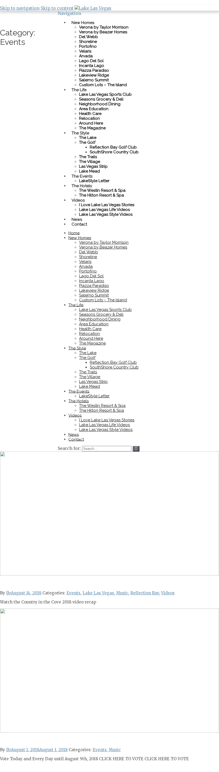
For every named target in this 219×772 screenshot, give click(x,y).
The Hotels (82, 185)
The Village (89, 161)
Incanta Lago (91, 65)
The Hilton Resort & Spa (101, 195)
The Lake (87, 137)
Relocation (89, 118)
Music (122, 592)
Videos (78, 200)
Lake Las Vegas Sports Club (105, 94)
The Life (79, 89)
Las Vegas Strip (93, 166)
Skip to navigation (20, 8)
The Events (82, 176)
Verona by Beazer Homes (103, 32)
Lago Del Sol (91, 60)
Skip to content (57, 8)
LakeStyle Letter (94, 396)
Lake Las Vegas (98, 592)
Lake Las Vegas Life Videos (104, 209)
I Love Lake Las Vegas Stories (106, 204)
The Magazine (92, 128)
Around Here (91, 123)
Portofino (88, 46)
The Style (80, 132)
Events (73, 592)
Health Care (90, 113)
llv (8, 592)
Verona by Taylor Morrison (103, 27)
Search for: (69, 448)
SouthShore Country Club (114, 152)
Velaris (85, 51)
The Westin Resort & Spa (102, 190)
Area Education (93, 108)
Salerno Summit (94, 80)
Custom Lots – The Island (103, 84)
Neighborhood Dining (99, 104)
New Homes (83, 22)
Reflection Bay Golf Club (113, 147)
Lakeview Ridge (94, 75)
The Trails (88, 156)
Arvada (86, 56)
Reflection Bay (144, 592)
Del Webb (88, 36)
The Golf (87, 142)
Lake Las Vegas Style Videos (105, 214)
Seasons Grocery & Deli (101, 99)
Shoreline (88, 41)
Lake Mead (89, 386)
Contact (79, 224)
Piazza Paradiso (94, 70)
